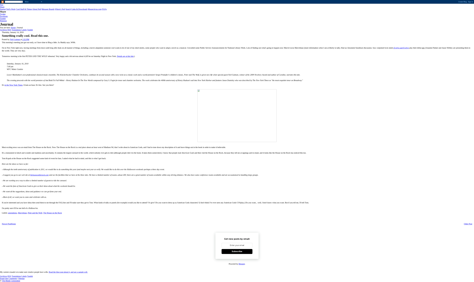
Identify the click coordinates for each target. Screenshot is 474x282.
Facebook (4, 16)
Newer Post (6, 224)
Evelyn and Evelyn (401, 48)
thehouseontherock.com (39, 175)
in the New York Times (14, 85)
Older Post (468, 224)
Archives (3, 30)
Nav (1, 5)
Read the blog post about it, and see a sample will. (68, 272)
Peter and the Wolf (35, 213)
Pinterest (3, 21)
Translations (16, 30)
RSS (9, 30)
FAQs (104, 9)
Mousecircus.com (94, 9)
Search (68, 9)
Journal (3, 9)
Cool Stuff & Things (24, 9)
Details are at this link (125, 56)
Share (2, 7)
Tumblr (3, 19)
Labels (24, 30)
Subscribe (237, 251)
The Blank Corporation (11, 281)
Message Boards (48, 9)
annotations (12, 213)
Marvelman (22, 213)
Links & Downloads (79, 9)
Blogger (242, 264)
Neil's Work (10, 9)
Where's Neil (60, 9)
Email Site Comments (8, 278)
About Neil (36, 9)
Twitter (3, 14)
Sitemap (21, 278)
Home (13, 28)
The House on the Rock (52, 213)
